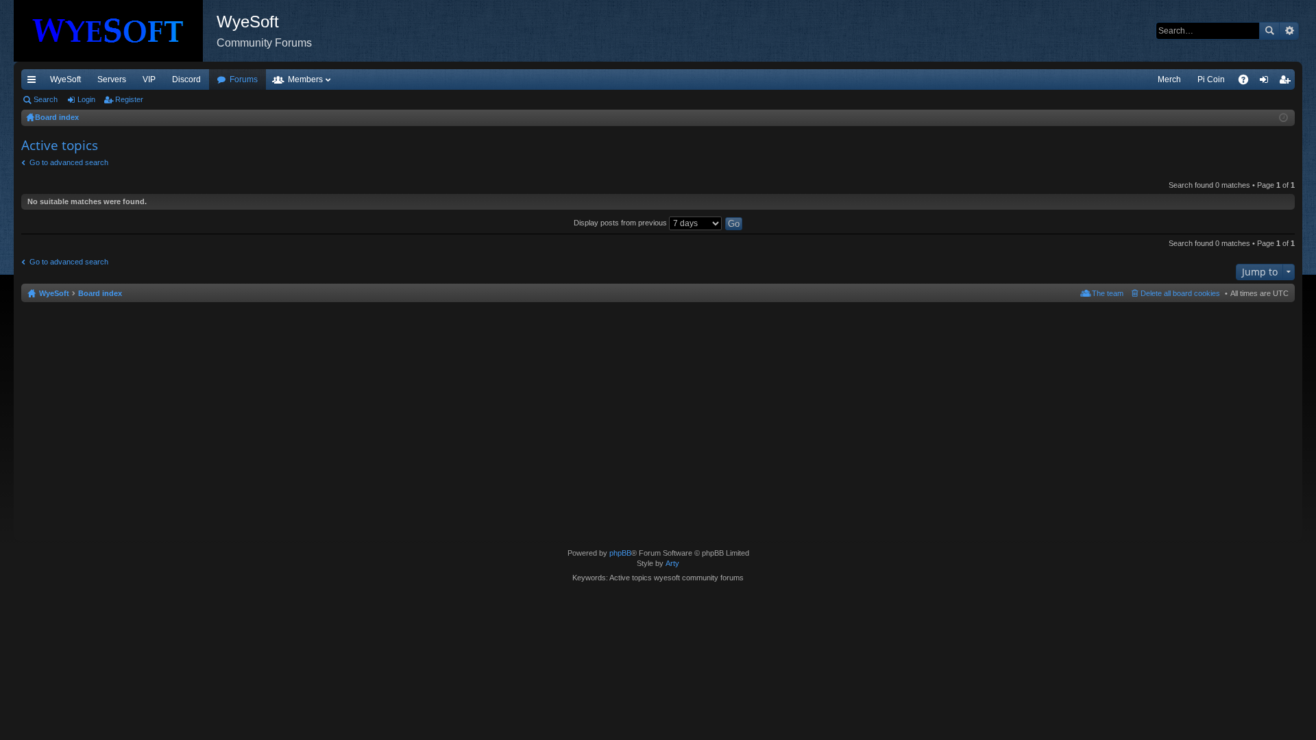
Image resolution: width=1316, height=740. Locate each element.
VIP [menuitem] (149, 79)
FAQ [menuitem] (1248, 82)
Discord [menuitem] (186, 79)
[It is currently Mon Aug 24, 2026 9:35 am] (1283, 118)
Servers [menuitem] (111, 79)
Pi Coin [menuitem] (1211, 79)
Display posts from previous (621, 223)
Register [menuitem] (1287, 82)
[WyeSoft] (115, 31)
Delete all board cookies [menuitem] (1180, 293)
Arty (672, 563)
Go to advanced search (68, 162)
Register (129, 99)
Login (86, 99)
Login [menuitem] (1266, 82)
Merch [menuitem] (1169, 79)
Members (305, 79)
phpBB (620, 553)
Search (1269, 31)
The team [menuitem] (1107, 293)
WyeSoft (65, 79)
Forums (244, 79)
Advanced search (1289, 31)
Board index (100, 293)
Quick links (34, 82)
